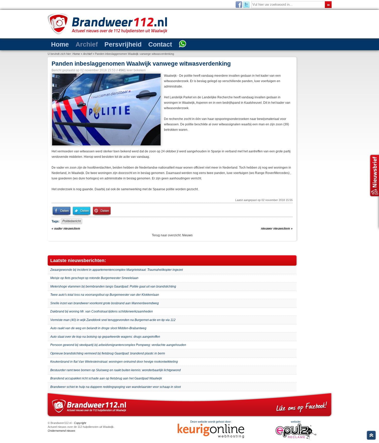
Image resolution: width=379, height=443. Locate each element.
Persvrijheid (109, 44)
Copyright (80, 422)
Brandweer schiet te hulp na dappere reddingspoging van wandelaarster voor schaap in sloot (115, 387)
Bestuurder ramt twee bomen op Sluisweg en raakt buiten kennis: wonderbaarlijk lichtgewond (115, 370)
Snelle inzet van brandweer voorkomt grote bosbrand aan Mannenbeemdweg (104, 303)
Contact (139, 44)
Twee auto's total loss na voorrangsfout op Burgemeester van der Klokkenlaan (104, 295)
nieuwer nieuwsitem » (277, 228)
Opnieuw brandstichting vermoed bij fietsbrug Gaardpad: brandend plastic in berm (107, 353)
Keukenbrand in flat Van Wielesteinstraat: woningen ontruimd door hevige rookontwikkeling (114, 361)
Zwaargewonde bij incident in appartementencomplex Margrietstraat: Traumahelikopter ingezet (116, 270)
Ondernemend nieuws (61, 430)
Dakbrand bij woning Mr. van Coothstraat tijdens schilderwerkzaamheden (101, 311)
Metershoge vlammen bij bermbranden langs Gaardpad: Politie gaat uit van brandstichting (113, 286)
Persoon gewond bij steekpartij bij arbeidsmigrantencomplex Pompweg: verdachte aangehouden (118, 345)
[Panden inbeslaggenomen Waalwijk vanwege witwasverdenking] (106, 109)
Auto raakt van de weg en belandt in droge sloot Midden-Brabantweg (98, 328)
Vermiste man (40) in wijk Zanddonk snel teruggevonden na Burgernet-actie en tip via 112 (113, 320)
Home (57, 44)
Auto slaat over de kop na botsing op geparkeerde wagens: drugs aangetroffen (105, 336)
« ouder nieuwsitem (66, 228)
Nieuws (187, 235)
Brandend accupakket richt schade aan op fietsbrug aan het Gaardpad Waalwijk (106, 378)
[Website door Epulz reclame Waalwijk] (296, 438)
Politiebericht (71, 221)
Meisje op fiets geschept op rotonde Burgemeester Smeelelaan (94, 278)
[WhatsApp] (158, 44)
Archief (79, 44)
